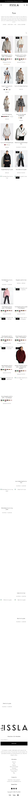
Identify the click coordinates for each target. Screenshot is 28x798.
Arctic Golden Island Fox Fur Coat (21, 482)
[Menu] (1, 5)
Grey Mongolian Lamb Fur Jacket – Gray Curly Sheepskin (7, 336)
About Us (14, 762)
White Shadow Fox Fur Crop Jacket (7, 508)
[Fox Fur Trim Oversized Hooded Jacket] (21, 103)
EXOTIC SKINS (10, 24)
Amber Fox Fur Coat (21, 593)
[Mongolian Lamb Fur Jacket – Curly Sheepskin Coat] (21, 44)
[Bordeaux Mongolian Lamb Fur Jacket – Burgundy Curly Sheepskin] (21, 354)
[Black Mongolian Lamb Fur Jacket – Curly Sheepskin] (7, 354)
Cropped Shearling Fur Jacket (7, 169)
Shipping (14, 765)
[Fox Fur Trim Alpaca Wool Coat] (21, 75)
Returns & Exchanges (14, 766)
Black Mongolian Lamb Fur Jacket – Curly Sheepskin (7, 366)
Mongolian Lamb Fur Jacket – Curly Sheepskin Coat (21, 55)
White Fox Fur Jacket (7, 703)
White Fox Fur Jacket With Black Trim (21, 143)
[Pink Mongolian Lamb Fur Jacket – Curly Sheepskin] (7, 295)
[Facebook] (14, 788)
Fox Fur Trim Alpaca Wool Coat (21, 86)
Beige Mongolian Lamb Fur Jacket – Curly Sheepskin (6, 55)
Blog (14, 773)
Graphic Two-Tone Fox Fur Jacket (7, 86)
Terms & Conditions (14, 769)
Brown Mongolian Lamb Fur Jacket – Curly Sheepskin (7, 397)
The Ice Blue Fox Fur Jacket (21, 169)
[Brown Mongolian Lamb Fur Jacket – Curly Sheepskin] (7, 385)
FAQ (14, 763)
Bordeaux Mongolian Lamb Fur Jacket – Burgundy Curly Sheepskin (21, 367)
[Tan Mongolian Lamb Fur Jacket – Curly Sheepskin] (21, 295)
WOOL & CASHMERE (21, 24)
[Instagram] (12, 788)
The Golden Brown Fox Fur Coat (7, 280)
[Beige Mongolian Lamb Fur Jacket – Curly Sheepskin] (7, 44)
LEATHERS (4, 24)
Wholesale (14, 768)
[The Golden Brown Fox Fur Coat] (7, 227)
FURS (15, 24)
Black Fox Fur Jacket (21, 618)
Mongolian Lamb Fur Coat (21, 280)
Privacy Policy (14, 771)
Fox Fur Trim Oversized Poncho (7, 142)
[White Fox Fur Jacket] (7, 650)
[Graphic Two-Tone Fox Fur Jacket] (7, 75)
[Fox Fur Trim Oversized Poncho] (7, 131)
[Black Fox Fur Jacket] (21, 607)
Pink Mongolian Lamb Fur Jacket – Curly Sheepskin (7, 307)
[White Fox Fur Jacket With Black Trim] (21, 131)
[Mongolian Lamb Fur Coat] (21, 227)
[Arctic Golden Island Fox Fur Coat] (21, 428)
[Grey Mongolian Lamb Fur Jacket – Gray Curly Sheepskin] (7, 325)
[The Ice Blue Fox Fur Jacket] (21, 158)
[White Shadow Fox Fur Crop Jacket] (7, 497)
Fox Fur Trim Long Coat (7, 114)
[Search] (24, 5)
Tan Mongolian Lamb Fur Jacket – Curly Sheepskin (21, 307)
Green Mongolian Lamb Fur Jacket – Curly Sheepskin (21, 336)
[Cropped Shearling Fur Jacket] (7, 158)
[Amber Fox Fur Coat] (21, 540)
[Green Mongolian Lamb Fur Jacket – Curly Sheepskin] (21, 325)
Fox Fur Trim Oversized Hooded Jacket (21, 115)
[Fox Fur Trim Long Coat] (7, 103)
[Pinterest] (16, 788)
